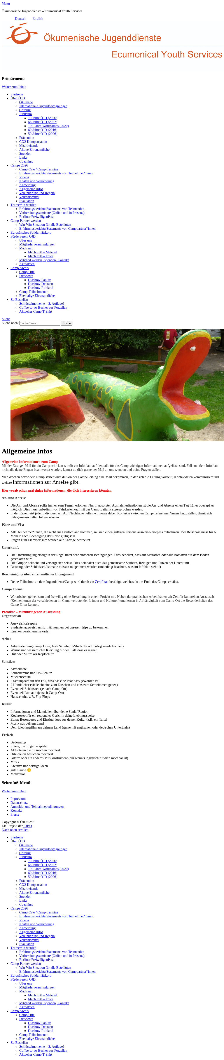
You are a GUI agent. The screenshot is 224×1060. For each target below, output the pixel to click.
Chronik (25, 110)
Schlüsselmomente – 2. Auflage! (41, 303)
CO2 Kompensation (33, 141)
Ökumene (26, 102)
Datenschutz (19, 802)
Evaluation (26, 201)
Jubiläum (25, 114)
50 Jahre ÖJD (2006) (42, 134)
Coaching (26, 161)
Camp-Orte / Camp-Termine (38, 169)
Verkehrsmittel (29, 197)
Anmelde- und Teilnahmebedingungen (37, 806)
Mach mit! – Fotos (40, 256)
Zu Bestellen (19, 299)
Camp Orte (27, 272)
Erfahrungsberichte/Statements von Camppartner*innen (57, 228)
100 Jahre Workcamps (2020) (48, 126)
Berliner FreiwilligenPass (36, 216)
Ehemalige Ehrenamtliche (37, 295)
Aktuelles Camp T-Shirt (35, 311)
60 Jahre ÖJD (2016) (42, 130)
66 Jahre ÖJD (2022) (42, 122)
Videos (24, 177)
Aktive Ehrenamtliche (34, 149)
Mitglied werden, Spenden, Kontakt (44, 260)
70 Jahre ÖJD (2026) (42, 118)
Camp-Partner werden (25, 220)
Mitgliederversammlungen (37, 244)
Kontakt (16, 810)
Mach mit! (26, 248)
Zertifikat (101, 582)
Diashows (26, 276)
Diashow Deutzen (40, 284)
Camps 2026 (19, 165)
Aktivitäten (27, 264)
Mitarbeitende (28, 145)
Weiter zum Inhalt (14, 87)
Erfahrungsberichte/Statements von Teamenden (51, 209)
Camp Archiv (19, 268)
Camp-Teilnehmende (33, 292)
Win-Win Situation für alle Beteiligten (45, 224)
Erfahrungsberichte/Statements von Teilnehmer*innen (56, 173)
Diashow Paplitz (39, 280)
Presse (14, 814)
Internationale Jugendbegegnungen (43, 106)
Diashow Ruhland (40, 288)
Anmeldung (27, 185)
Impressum (18, 798)
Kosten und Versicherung (36, 181)
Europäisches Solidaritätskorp (30, 232)
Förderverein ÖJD (23, 236)
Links (23, 157)
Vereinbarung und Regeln (37, 193)
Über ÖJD (17, 98)
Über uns (25, 240)
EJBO (27, 826)
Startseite (16, 94)
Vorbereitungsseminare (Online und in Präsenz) (51, 213)
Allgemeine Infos (31, 189)
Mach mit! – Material (42, 252)
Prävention (26, 138)
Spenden (25, 153)
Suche (6, 319)
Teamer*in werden (23, 205)
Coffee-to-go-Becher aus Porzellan (43, 307)
